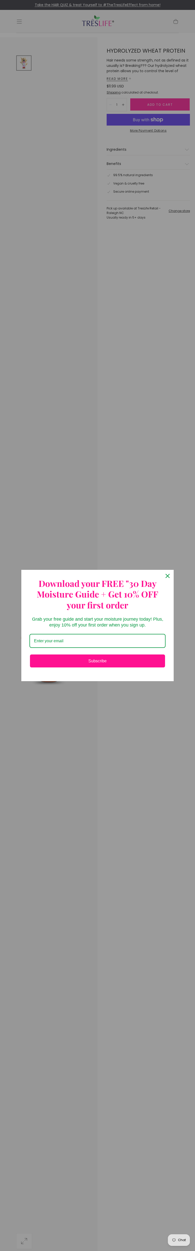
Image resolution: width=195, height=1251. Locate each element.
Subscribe (97, 661)
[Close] (167, 576)
